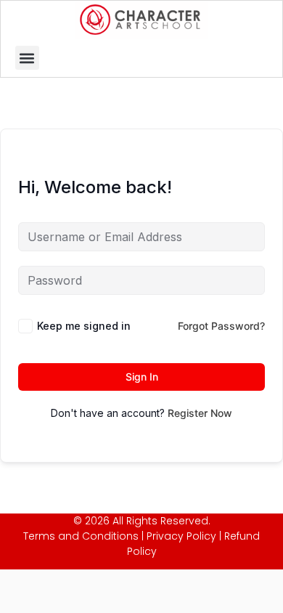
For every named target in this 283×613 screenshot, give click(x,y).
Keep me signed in (84, 326)
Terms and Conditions (81, 536)
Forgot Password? (221, 326)
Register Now (200, 413)
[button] (27, 58)
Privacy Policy (181, 536)
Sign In (142, 376)
